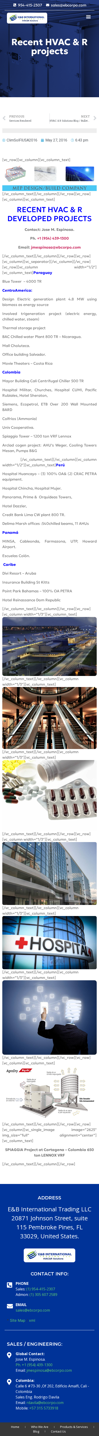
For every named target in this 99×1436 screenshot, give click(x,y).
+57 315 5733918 (43, 1408)
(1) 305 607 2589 (43, 1294)
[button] (88, 16)
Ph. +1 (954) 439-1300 (34, 1364)
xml (32, 1320)
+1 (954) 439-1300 (53, 238)
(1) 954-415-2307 (40, 1289)
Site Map (17, 1320)
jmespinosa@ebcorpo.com (49, 1370)
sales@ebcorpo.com (33, 1310)
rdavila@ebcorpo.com (45, 1402)
